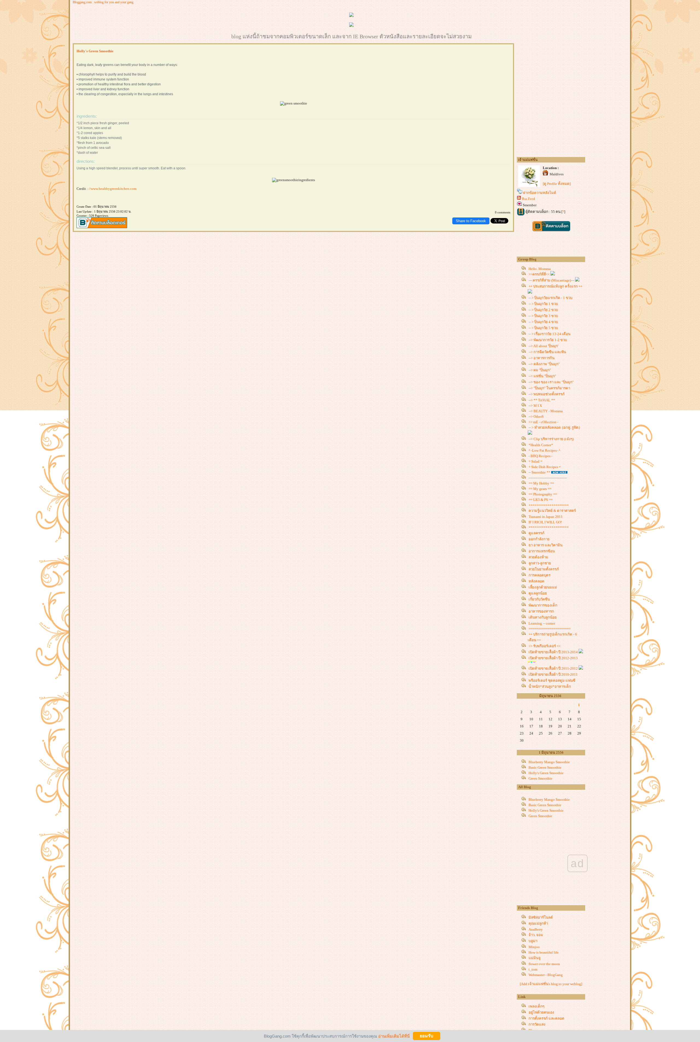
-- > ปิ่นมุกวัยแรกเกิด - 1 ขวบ (550, 298)
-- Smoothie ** (539, 472)
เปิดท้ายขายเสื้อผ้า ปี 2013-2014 (554, 652)
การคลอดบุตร (539, 575)
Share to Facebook (471, 221)
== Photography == (543, 494)
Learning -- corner (542, 623)
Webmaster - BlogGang (546, 975)
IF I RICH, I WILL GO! (545, 522)
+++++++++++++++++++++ (549, 505)
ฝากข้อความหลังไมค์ (539, 193)
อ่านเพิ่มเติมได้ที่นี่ (394, 1036)
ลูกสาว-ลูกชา (540, 563)
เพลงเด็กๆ (536, 1006)
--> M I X (535, 406)
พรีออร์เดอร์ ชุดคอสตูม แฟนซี (552, 680)
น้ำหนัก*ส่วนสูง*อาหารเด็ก (550, 686)
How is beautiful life (544, 952)
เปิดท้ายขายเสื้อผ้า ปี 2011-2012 (554, 668)
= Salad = (535, 461)
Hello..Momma (540, 269)
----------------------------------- (548, 478)
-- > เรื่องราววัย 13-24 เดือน (549, 334)
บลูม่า (533, 941)
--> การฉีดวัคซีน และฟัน (547, 352)
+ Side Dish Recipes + (545, 467)
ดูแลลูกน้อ (538, 593)
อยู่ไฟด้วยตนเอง (541, 1012)
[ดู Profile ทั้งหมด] (557, 184)
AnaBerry (536, 929)
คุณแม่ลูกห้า (538, 923)
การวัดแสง (537, 1024)
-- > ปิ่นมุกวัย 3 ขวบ (543, 316)
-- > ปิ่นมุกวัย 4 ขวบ (543, 322)
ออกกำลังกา (539, 539)
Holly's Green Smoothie (546, 773)
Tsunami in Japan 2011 (546, 517)
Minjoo (534, 947)
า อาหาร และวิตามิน (545, 545)
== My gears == (540, 489)
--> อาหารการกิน (542, 358)
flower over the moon (544, 964)
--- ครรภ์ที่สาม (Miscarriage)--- (552, 280)
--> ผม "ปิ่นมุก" (540, 370)
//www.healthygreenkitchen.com (112, 189)
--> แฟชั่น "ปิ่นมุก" (542, 376)
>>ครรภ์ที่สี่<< (539, 274)
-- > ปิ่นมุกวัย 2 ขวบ (543, 310)
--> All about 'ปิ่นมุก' (543, 346)
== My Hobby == (541, 483)
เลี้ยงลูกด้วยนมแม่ (543, 587)
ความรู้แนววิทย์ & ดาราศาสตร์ (552, 511)
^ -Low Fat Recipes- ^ (544, 450)
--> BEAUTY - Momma (546, 411)
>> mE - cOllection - (543, 422)
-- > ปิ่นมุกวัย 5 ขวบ (543, 328)
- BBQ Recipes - (540, 456)
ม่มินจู (535, 958)
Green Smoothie (540, 778)
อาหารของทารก (541, 611)
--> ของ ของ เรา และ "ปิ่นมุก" (551, 382)
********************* (549, 528)
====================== (550, 629)
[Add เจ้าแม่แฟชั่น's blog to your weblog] (551, 984)
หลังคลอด (536, 581)
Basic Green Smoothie (545, 767)
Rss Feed (528, 199)
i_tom (533, 969)
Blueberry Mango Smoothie (549, 762)
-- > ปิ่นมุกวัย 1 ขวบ (543, 304)
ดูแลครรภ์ (536, 533)
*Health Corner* (541, 445)
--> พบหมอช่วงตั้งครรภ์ (547, 394)
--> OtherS (536, 416)
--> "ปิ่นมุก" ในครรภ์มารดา (549, 388)
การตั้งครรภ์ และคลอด (546, 1018)
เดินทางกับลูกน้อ (543, 617)
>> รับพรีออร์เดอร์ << (545, 646)
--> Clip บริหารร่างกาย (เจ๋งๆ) (551, 439)
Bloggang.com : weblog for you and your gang (103, 2)
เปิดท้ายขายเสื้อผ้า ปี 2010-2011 (554, 674)
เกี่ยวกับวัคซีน (539, 599)
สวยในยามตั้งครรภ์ (544, 569)
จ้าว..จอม (536, 935)
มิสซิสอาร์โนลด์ (541, 917)
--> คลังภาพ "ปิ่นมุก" (544, 364)
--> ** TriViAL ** (542, 400)
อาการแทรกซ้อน (542, 551)
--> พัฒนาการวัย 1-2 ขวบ (548, 340)
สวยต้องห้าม (538, 557)
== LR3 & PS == (541, 500)
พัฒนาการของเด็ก (543, 605)
